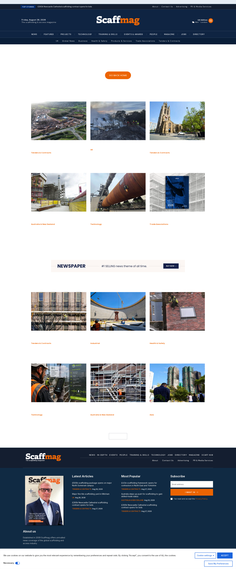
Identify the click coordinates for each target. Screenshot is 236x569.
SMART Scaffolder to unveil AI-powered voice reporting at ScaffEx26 (56, 408)
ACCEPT (225, 555)
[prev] (104, 7)
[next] (108, 7)
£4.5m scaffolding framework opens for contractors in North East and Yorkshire (57, 337)
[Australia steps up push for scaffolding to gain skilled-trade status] (118, 383)
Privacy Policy (201, 499)
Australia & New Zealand (43, 224)
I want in (190, 492)
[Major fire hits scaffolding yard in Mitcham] (118, 120)
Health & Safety (157, 343)
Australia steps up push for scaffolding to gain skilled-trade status (117, 408)
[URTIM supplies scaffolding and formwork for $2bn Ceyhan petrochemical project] (118, 311)
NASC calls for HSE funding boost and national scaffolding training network (174, 218)
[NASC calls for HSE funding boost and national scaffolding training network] (177, 192)
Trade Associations (159, 224)
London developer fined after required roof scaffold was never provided (175, 337)
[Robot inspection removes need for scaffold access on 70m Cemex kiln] (118, 192)
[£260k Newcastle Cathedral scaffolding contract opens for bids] (177, 120)
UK (91, 150)
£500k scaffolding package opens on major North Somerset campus (55, 146)
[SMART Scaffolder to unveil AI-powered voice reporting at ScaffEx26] (58, 383)
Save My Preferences (218, 563)
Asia (152, 415)
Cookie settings (204, 555)
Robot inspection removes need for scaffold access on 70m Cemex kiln (113, 218)
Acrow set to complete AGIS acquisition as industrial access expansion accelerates (58, 218)
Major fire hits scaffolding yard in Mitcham (117, 145)
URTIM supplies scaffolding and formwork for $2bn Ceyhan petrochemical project (117, 337)
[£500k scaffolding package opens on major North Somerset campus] (58, 120)
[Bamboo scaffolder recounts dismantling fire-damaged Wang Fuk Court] (177, 383)
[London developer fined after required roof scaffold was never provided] (177, 311)
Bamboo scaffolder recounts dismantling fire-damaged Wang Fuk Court (176, 408)
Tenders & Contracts (41, 153)
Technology (96, 224)
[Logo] (118, 20)
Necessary (8, 563)
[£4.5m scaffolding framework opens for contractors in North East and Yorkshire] (58, 311)
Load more (117, 436)
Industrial (95, 343)
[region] (118, 559)
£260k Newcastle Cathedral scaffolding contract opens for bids (175, 146)
